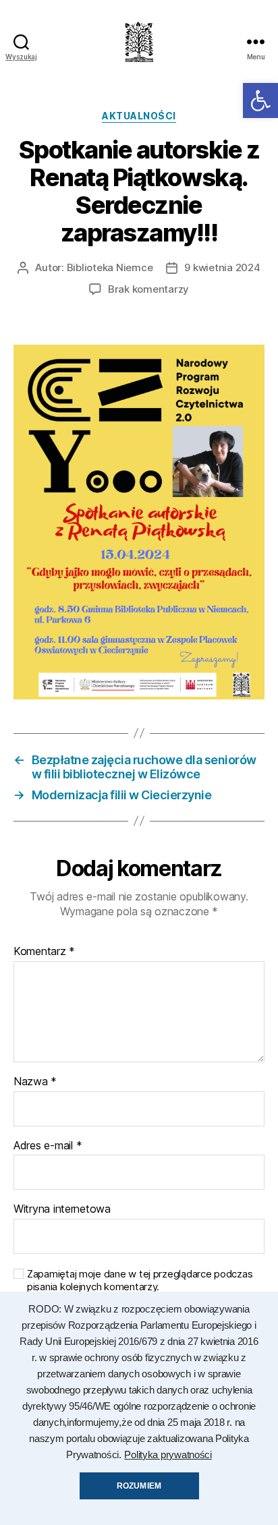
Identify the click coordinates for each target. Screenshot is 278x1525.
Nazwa (35, 1082)
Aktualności (139, 115)
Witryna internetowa (62, 1209)
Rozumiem (139, 1486)
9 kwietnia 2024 (222, 267)
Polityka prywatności (168, 1454)
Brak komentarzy (148, 289)
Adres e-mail (47, 1146)
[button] (260, 100)
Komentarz (44, 952)
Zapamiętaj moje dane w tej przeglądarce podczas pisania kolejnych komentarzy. (139, 1280)
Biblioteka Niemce (110, 267)
